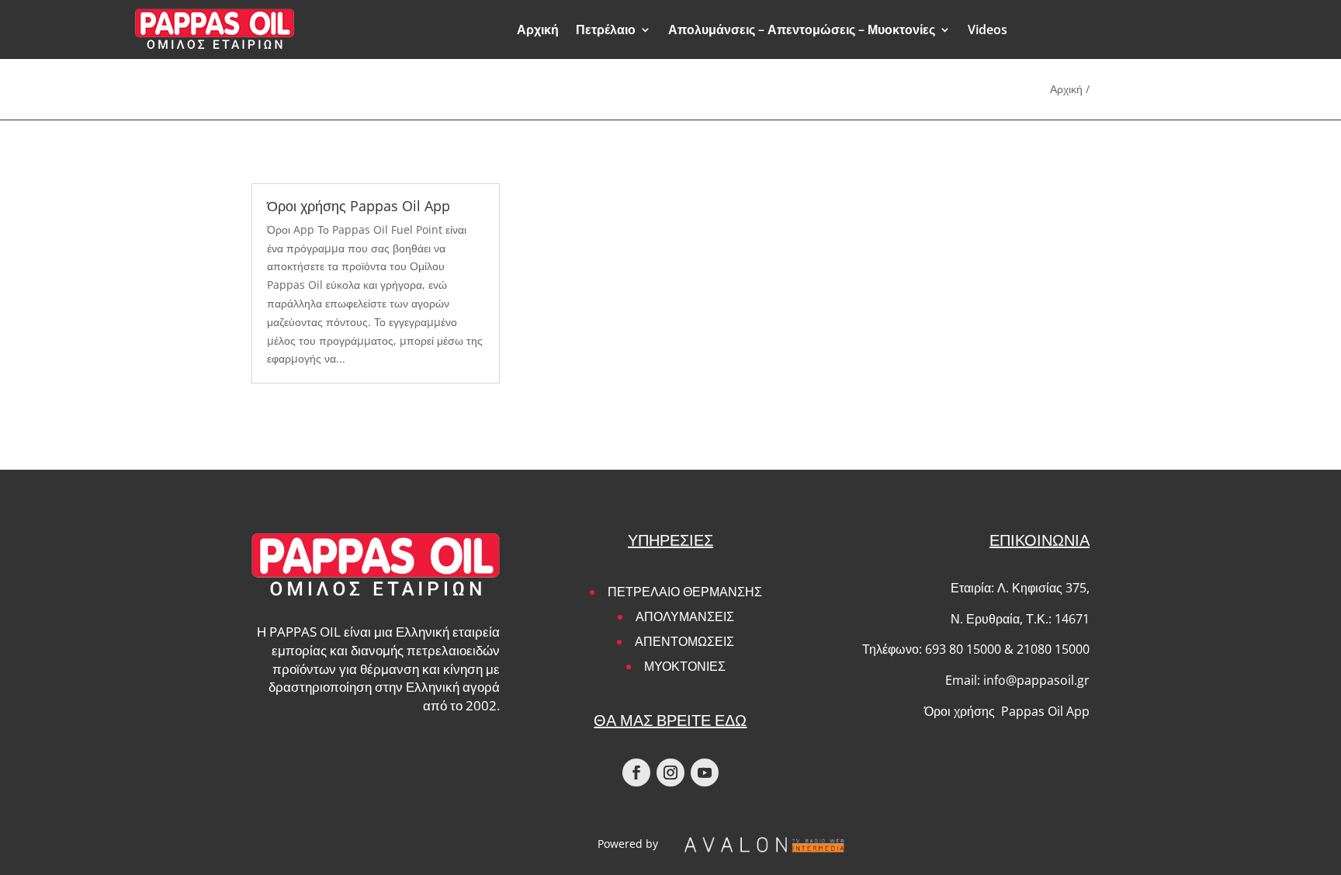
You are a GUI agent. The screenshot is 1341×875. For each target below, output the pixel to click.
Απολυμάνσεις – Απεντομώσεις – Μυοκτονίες (801, 29)
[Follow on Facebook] (636, 772)
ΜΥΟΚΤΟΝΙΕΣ (685, 666)
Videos (987, 29)
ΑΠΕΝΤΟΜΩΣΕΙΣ (684, 641)
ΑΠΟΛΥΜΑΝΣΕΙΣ (685, 616)
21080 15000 (1053, 649)
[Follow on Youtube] (705, 772)
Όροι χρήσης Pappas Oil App (358, 205)
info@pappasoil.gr (1036, 680)
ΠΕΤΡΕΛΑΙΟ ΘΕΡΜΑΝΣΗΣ (685, 591)
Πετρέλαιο (606, 29)
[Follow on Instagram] (670, 772)
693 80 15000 (963, 649)
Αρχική (538, 29)
